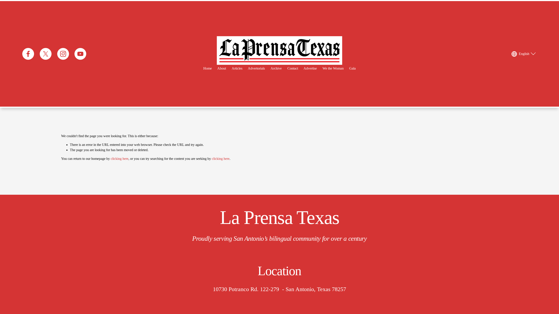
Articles (237, 68)
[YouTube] (80, 54)
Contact (292, 68)
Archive (276, 68)
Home (207, 68)
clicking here (119, 158)
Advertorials (256, 68)
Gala (352, 68)
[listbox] (524, 54)
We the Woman (333, 68)
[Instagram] (63, 54)
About (221, 68)
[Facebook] (28, 54)
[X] (46, 54)
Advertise (310, 68)
